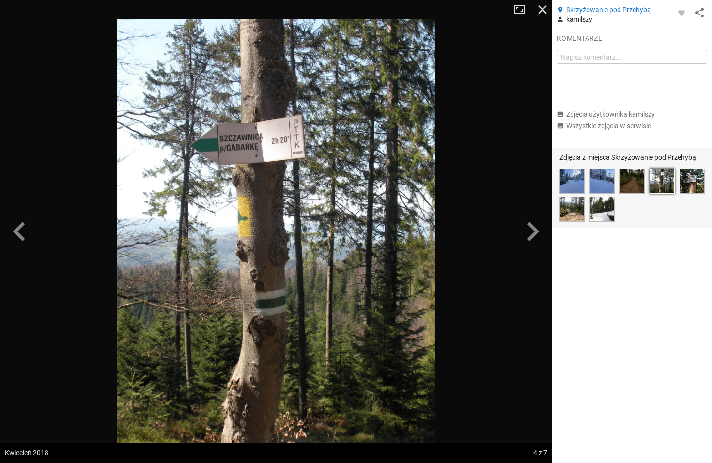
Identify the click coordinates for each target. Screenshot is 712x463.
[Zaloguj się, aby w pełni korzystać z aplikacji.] (681, 12)
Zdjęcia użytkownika (610, 114)
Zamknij (542, 9)
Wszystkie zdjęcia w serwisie (608, 126)
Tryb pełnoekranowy (523, 9)
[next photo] (532, 231)
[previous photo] (19, 231)
